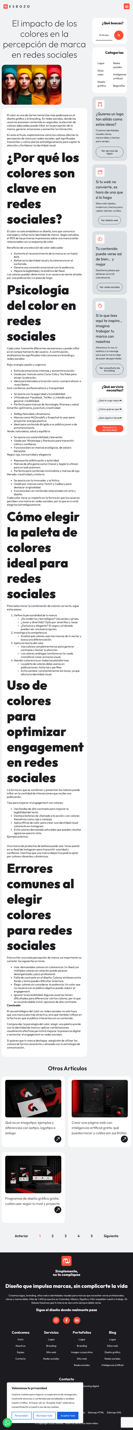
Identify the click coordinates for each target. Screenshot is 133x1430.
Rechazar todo (44, 1415)
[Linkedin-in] (76, 1320)
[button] (127, 6)
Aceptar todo (68, 1415)
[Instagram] (56, 1320)
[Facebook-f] (66, 1320)
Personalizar (21, 1415)
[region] (45, 1402)
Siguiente (111, 1236)
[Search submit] (118, 35)
